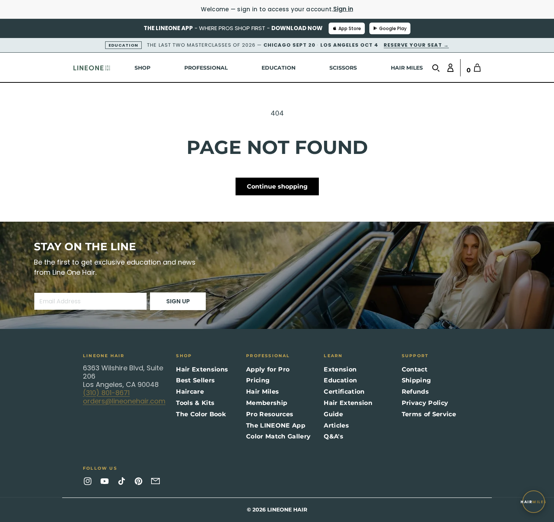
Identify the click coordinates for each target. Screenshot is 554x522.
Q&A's (333, 436)
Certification (344, 391)
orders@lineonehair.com (124, 401)
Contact (414, 369)
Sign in (343, 9)
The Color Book (200, 414)
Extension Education (340, 375)
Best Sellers (195, 380)
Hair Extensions (202, 369)
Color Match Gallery (278, 436)
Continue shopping (277, 186)
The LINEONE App (275, 425)
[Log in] (448, 68)
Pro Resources (269, 414)
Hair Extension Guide (348, 408)
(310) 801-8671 (106, 392)
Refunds (415, 391)
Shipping (416, 380)
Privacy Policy (425, 402)
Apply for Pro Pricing (267, 375)
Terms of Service (429, 414)
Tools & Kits (195, 402)
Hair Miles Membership (266, 397)
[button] (437, 68)
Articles (336, 425)
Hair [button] (533, 502)
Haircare (190, 391)
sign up (178, 301)
